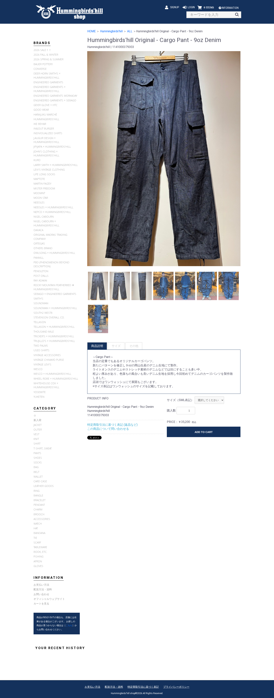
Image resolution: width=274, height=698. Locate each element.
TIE (35, 538)
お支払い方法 (41, 584)
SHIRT (37, 443)
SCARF (37, 542)
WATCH (38, 523)
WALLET (38, 476)
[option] (164, 158)
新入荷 (37, 420)
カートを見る (41, 603)
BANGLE (38, 495)
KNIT (36, 439)
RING (37, 491)
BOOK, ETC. (40, 552)
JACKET (38, 425)
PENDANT (39, 505)
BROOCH (39, 514)
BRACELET (39, 500)
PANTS (37, 453)
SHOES (38, 457)
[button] (230, 7)
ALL (129, 31)
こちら (69, 625)
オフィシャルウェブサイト (49, 599)
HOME (91, 31)
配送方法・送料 (43, 589)
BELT (36, 472)
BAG (36, 467)
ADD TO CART (204, 432)
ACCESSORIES (42, 519)
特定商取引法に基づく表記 (143, 686)
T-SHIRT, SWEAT (43, 448)
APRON (38, 561)
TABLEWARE (40, 547)
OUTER (38, 429)
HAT (36, 528)
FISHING (38, 556)
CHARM (38, 509)
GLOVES (38, 566)
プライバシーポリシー (176, 686)
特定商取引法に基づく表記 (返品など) (112, 424)
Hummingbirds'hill (111, 31)
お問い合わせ (41, 594)
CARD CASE (40, 481)
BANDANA (39, 533)
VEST (36, 434)
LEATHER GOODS (44, 486)
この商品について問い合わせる (108, 429)
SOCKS (38, 462)
